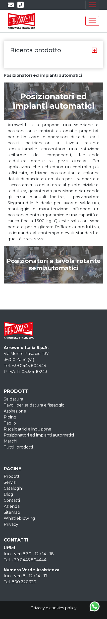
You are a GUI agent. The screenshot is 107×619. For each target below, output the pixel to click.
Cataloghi (13, 488)
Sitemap (12, 512)
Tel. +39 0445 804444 (25, 365)
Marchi (10, 441)
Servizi (10, 482)
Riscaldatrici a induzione (27, 429)
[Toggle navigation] (92, 5)
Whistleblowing (19, 518)
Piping (10, 417)
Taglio (10, 423)
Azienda (12, 506)
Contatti (12, 500)
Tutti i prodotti (18, 447)
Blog (8, 494)
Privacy (11, 524)
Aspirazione (15, 411)
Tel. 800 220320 (20, 582)
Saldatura (13, 399)
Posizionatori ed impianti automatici (39, 435)
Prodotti (12, 476)
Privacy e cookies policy (53, 608)
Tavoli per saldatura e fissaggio (34, 405)
